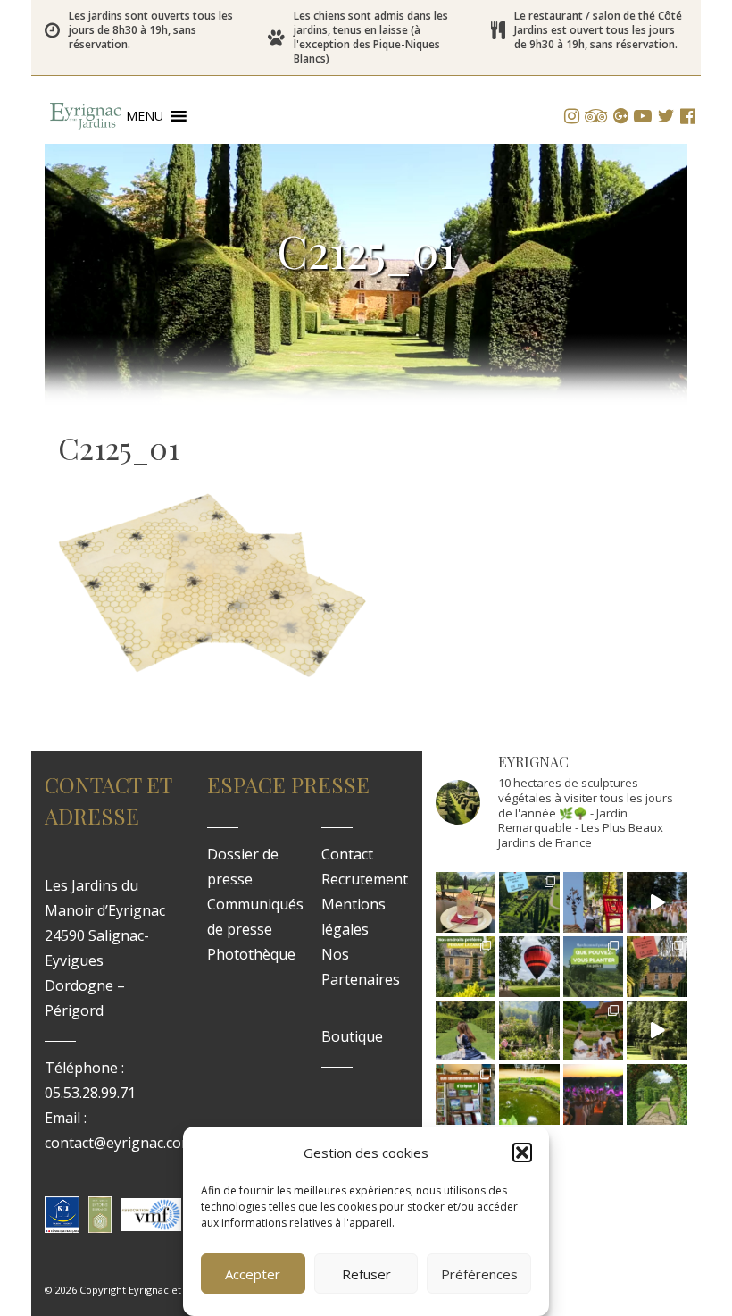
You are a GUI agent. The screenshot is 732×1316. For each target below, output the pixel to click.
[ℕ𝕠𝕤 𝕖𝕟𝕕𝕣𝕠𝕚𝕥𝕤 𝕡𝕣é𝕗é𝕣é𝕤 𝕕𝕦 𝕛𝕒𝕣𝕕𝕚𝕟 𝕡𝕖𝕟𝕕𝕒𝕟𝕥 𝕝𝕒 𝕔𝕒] (466, 966)
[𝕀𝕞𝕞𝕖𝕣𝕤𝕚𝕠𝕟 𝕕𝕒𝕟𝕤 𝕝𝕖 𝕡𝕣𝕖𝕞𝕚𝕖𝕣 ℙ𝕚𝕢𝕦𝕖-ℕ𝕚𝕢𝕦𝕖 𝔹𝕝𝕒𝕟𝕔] (657, 902)
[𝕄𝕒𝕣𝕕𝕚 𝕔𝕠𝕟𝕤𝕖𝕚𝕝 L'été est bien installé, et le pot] (593, 966)
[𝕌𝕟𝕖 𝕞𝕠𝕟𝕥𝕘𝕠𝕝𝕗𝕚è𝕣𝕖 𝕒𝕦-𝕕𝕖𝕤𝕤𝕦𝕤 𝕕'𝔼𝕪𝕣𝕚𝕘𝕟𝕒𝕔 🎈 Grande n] (529, 966)
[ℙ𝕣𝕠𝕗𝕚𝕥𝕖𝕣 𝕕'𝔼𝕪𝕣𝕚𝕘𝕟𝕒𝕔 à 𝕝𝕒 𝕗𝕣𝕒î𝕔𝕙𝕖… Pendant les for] (657, 1094)
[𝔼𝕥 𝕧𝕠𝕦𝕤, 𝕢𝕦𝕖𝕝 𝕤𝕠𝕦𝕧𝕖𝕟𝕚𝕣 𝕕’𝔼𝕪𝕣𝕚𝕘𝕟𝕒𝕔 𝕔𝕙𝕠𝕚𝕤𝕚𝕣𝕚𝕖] (466, 1094)
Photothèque (251, 954)
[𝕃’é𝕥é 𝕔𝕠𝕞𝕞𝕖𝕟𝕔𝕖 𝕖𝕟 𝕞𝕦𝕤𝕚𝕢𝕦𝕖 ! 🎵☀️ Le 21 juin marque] (593, 1094)
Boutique (352, 1036)
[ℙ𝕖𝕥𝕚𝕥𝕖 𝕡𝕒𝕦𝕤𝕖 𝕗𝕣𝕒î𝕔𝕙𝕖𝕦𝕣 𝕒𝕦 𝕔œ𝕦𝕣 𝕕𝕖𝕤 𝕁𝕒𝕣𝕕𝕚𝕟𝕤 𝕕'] (466, 902)
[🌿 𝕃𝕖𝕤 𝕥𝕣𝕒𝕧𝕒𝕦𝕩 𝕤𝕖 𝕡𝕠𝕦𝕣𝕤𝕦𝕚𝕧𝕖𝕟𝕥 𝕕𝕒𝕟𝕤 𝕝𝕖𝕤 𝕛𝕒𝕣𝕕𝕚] (657, 1031)
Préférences (479, 1274)
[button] (522, 1152)
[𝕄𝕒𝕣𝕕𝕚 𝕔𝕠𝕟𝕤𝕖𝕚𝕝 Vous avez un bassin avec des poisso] (529, 1094)
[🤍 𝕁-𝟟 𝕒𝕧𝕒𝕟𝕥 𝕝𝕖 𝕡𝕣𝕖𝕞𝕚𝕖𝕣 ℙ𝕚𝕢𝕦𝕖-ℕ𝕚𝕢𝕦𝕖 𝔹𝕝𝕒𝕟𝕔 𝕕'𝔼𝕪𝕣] (593, 1031)
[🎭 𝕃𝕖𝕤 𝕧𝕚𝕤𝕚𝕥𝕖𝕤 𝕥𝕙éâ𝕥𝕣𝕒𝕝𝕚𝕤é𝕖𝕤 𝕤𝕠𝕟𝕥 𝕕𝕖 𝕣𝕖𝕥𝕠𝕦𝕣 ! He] (466, 1031)
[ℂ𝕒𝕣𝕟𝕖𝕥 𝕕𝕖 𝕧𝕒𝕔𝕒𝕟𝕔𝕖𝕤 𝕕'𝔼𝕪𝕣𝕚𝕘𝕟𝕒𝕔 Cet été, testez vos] (529, 902)
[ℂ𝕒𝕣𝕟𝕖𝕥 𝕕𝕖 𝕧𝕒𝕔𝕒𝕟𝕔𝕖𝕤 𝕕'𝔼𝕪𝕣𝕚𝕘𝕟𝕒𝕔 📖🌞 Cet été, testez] (657, 966)
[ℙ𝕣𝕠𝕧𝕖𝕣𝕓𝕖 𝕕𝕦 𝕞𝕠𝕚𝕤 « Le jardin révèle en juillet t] (529, 1031)
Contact (347, 854)
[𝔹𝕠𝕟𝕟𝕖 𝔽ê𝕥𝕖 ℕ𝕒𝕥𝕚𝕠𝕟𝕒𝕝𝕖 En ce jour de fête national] (593, 902)
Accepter (252, 1274)
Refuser (366, 1274)
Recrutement (364, 879)
